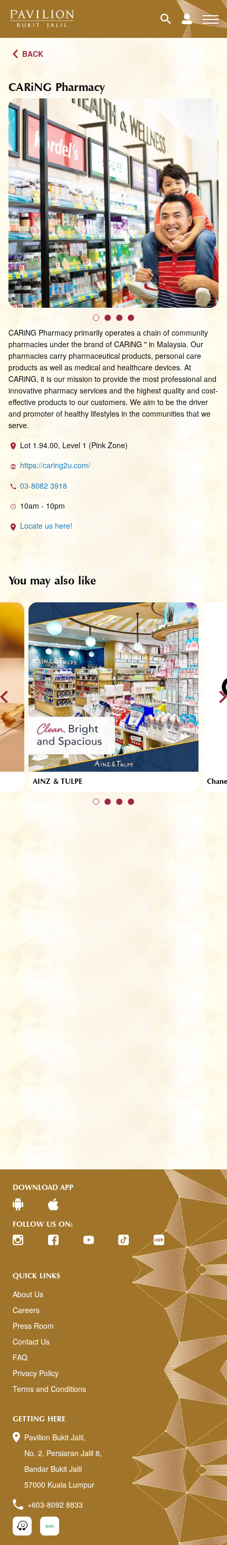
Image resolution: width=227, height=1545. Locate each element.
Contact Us (31, 1341)
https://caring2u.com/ (55, 465)
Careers (26, 1310)
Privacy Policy (36, 1373)
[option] (113, 203)
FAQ (20, 1357)
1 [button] (96, 318)
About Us (28, 1294)
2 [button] (108, 318)
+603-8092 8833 (55, 1504)
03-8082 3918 (43, 485)
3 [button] (119, 318)
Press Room (33, 1325)
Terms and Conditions (49, 1389)
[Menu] (211, 19)
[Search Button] (171, 19)
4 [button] (131, 318)
